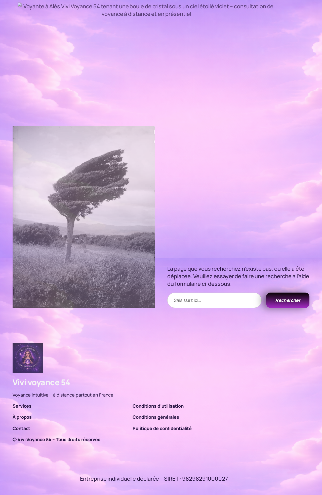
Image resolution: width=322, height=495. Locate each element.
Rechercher (287, 300)
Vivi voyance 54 (41, 382)
